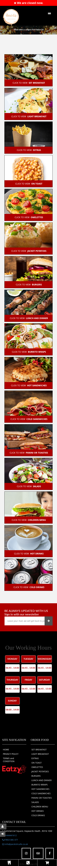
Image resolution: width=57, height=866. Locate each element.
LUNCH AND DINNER (41, 780)
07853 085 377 (11, 839)
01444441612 (10, 835)
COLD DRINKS (38, 815)
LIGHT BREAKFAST (40, 754)
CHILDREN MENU (39, 806)
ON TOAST (36, 762)
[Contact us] (28, 862)
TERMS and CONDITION (8, 760)
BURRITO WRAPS (39, 784)
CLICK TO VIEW (28, 82)
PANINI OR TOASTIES (41, 797)
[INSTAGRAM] (26, 853)
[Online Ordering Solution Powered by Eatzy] (14, 769)
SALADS (35, 802)
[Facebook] (49, 853)
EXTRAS (35, 758)
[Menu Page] (9, 862)
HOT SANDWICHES (40, 789)
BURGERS (36, 775)
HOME (6, 749)
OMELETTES (37, 767)
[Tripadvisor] (38, 853)
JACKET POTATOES (40, 771)
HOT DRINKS (37, 811)
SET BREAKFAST (39, 749)
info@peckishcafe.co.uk (16, 844)
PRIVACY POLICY (10, 754)
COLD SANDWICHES (41, 793)
